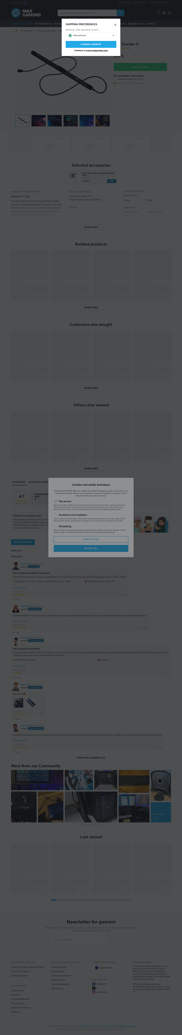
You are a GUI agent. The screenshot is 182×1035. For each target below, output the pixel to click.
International (79, 35)
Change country (91, 44)
